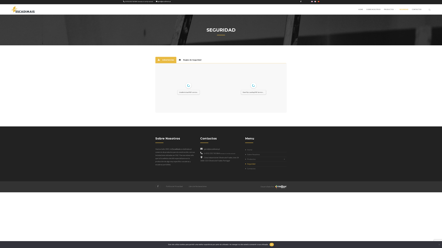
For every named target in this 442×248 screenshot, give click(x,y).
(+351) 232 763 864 (131, 1)
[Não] (439, 244)
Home (249, 150)
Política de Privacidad (174, 186)
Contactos (251, 169)
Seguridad (251, 164)
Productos (251, 159)
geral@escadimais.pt (164, 1)
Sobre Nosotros (253, 155)
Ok (272, 244)
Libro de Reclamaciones (197, 186)
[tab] (165, 60)
